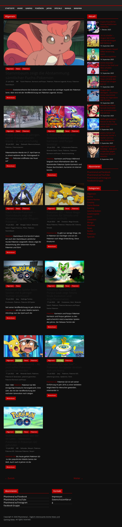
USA (10, 158)
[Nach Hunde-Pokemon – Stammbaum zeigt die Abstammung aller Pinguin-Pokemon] (23, 184)
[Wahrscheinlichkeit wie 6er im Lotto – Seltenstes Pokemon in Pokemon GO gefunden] (23, 408)
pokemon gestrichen (29, 377)
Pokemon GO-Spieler (28, 302)
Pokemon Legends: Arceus (63, 81)
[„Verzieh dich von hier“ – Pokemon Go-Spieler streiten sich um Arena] (64, 336)
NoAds (90, 231)
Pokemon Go (10, 310)
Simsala (49, 228)
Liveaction (91, 219)
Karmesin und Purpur (39, 81)
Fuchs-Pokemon (25, 81)
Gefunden (23, 448)
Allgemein (10, 69)
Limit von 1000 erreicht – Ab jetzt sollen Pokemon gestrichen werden (22, 367)
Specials (58, 8)
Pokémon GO (10, 456)
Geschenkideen (94, 211)
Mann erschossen (34, 144)
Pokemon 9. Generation (13, 377)
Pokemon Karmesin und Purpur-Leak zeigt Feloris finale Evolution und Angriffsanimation (62, 294)
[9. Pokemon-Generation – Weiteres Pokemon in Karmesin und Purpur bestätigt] (64, 107)
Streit (70, 377)
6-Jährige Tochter (26, 299)
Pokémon (39, 8)
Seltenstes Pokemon (22, 451)
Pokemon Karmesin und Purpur (69, 305)
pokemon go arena (53, 377)
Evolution (65, 222)
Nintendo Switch (52, 150)
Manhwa (78, 8)
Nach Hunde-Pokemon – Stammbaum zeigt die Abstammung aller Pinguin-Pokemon (22, 216)
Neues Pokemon (52, 225)
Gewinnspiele (93, 214)
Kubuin (29, 225)
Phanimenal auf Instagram (99, 178)
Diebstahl (24, 144)
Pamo (60, 150)
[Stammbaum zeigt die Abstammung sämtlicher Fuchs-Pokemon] (44, 22)
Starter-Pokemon (52, 308)
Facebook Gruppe (95, 180)
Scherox (78, 225)
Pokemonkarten (18, 147)
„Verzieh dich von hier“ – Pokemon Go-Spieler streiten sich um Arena (64, 367)
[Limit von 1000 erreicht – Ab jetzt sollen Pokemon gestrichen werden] (23, 336)
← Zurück (9, 478)
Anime (20, 8)
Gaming (28, 8)
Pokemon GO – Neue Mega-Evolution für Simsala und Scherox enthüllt (63, 215)
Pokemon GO (70, 225)
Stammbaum (9, 231)
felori (72, 302)
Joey (17, 144)
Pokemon (26, 69)
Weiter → (78, 478)
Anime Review (93, 199)
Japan (49, 8)
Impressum (57, 496)
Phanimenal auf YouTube (98, 175)
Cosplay (90, 202)
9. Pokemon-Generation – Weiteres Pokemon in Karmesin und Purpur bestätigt (62, 139)
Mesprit (30, 448)
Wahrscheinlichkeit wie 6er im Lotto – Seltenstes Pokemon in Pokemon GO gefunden (22, 440)
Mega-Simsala (73, 222)
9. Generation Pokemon (69, 147)
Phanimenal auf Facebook (98, 172)
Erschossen (9, 302)
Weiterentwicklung (68, 153)
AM (17, 81)
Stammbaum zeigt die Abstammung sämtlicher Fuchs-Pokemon (37, 75)
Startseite (9, 8)
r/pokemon (63, 377)
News (18, 69)
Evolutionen (65, 302)
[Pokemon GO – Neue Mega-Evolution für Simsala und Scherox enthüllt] (64, 184)
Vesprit (32, 451)
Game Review (93, 205)
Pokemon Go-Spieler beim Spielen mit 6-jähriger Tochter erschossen (21, 293)
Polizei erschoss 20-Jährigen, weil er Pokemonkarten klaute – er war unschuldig (22, 138)
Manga (68, 8)
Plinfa (25, 228)
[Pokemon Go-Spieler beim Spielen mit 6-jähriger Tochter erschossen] (23, 262)
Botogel (23, 225)
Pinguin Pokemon (16, 228)
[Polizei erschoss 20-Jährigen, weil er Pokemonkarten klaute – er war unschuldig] (23, 107)
